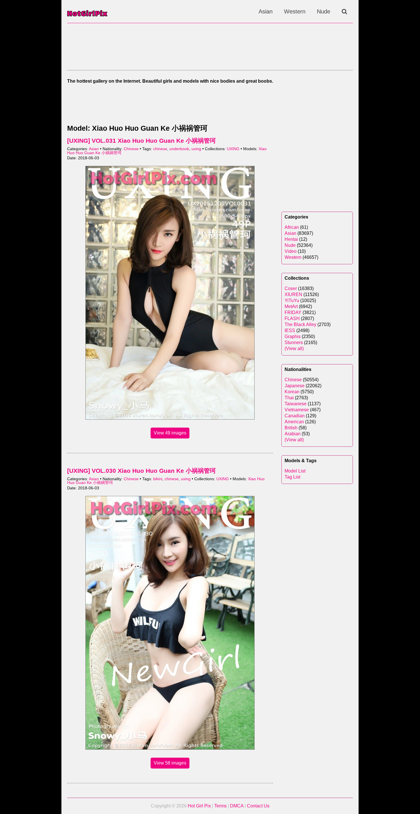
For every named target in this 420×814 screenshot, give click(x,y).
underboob (179, 149)
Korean (292, 391)
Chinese (131, 149)
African (292, 227)
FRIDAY (293, 312)
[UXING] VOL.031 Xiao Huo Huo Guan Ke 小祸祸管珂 (141, 140)
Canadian (295, 415)
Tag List (292, 476)
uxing (196, 149)
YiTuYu (292, 300)
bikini (157, 479)
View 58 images (170, 763)
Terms (220, 805)
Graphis (293, 336)
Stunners (294, 342)
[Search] (344, 11)
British (291, 427)
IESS (290, 330)
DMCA (236, 805)
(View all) (294, 348)
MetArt (291, 306)
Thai (289, 397)
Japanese (295, 385)
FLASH (292, 318)
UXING (233, 149)
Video (291, 251)
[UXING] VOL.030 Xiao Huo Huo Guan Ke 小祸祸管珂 (141, 470)
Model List (295, 470)
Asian (266, 11)
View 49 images (170, 432)
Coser (291, 288)
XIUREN (293, 294)
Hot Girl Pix (199, 805)
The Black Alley (300, 324)
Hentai (291, 239)
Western (294, 11)
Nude (323, 11)
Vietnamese (297, 409)
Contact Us (258, 805)
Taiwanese (296, 403)
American (294, 421)
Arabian (293, 433)
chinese (160, 149)
